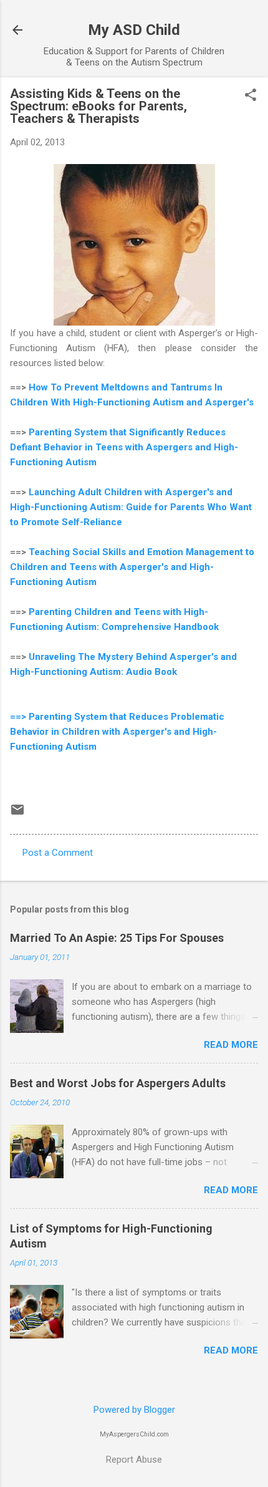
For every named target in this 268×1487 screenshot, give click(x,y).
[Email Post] (17, 814)
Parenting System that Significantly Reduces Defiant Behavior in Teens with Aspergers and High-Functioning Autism (124, 447)
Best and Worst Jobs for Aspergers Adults (118, 1083)
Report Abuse (134, 1459)
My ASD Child (134, 30)
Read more (231, 1044)
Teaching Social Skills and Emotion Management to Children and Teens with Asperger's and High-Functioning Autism (132, 567)
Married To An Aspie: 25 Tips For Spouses (117, 937)
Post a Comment (57, 852)
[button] (250, 96)
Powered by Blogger (134, 1409)
